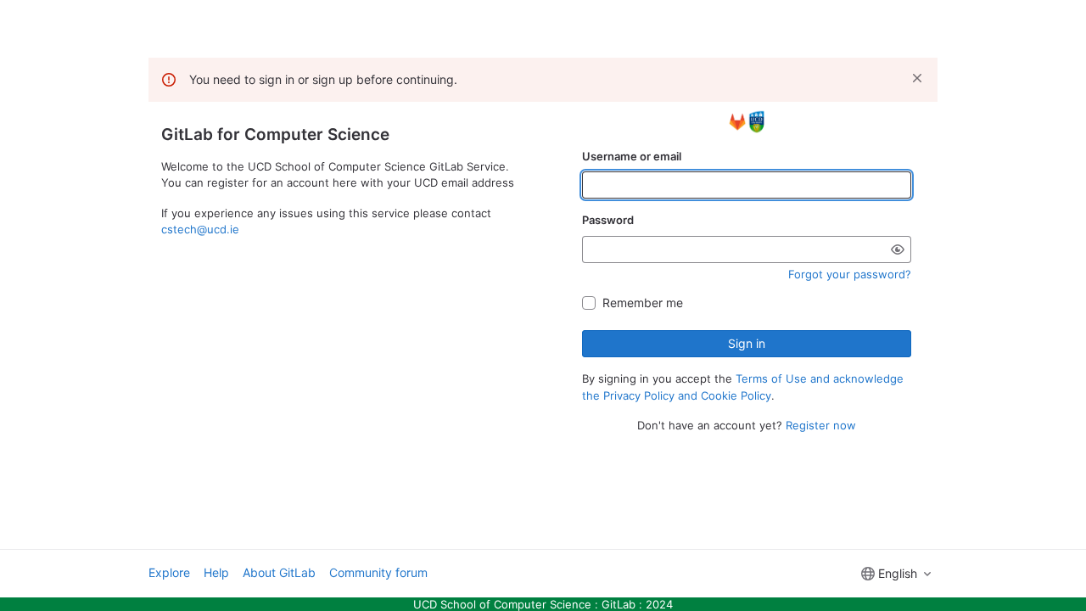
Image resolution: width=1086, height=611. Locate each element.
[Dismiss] (917, 78)
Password (608, 220)
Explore (169, 572)
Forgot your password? (849, 274)
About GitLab (279, 572)
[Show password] (897, 249)
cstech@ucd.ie (200, 229)
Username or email (631, 156)
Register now (821, 425)
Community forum (378, 572)
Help (216, 572)
